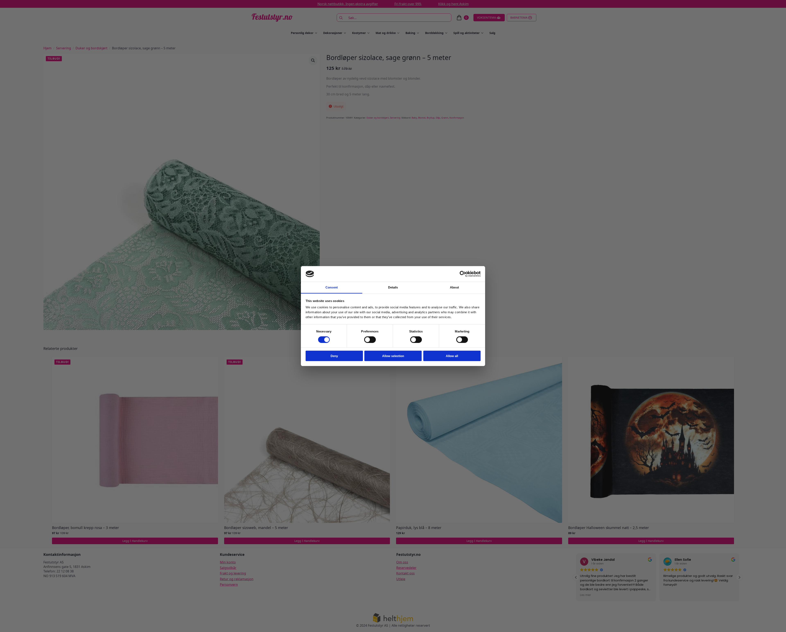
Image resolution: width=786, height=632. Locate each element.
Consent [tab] (331, 287)
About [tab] (454, 287)
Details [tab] (393, 287)
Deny (334, 356)
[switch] (370, 339)
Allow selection (393, 356)
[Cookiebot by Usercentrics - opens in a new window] (463, 274)
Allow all (452, 356)
